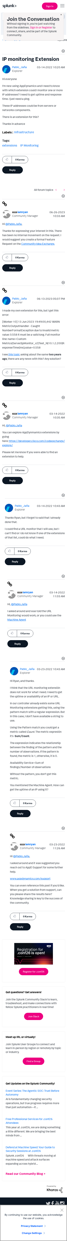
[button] (62, 51)
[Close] (62, 1210)
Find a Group (33, 1061)
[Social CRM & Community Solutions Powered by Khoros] (54, 1189)
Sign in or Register (41, 27)
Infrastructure (24, 132)
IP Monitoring (29, 145)
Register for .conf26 (33, 971)
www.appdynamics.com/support (30, 878)
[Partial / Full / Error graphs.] (56, 190)
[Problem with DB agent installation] (63, 190)
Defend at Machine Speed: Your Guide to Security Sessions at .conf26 (30, 1149)
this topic (14, 354)
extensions (9, 145)
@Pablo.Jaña (13, 224)
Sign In (49, 6)
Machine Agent (16, 619)
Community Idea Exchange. (38, 243)
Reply (12, 169)
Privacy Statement (32, 1225)
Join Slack (33, 1016)
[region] (33, 1223)
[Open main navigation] (62, 5)
